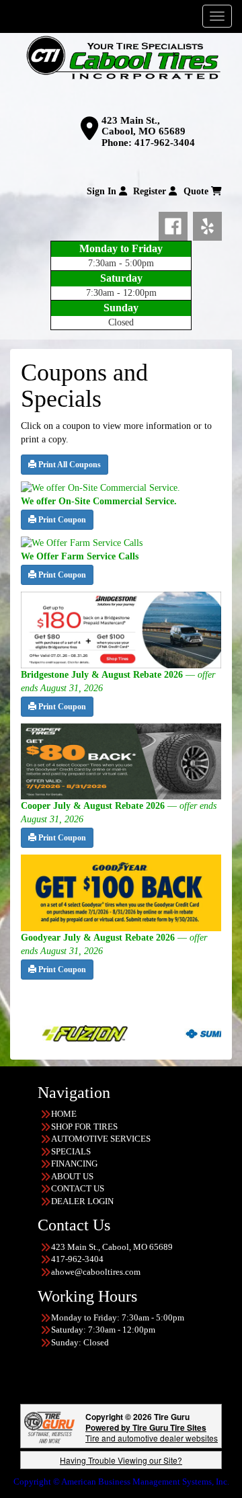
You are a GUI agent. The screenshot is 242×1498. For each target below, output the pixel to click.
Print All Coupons (68, 464)
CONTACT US (77, 1188)
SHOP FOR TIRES (84, 1126)
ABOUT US (72, 1176)
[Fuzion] (54, 1032)
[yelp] (207, 224)
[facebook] (176, 224)
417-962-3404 (164, 142)
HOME (64, 1114)
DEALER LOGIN (82, 1201)
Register (151, 191)
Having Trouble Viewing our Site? (121, 1460)
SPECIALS (71, 1151)
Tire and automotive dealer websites (151, 1432)
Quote (197, 191)
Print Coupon (61, 519)
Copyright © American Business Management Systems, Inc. (121, 1481)
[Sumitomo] (196, 1032)
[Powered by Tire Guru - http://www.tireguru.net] (49, 1426)
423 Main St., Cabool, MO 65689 (144, 126)
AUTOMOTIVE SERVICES (101, 1139)
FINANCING (74, 1163)
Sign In (103, 191)
